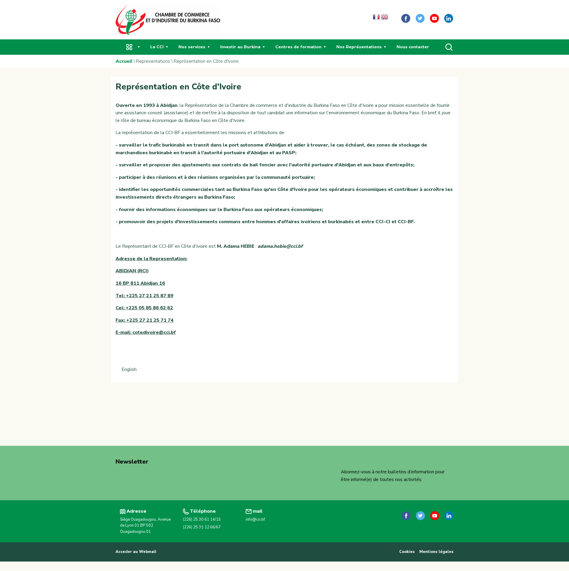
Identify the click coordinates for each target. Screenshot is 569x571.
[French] (376, 18)
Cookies (407, 551)
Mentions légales (436, 551)
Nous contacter (413, 47)
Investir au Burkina (240, 47)
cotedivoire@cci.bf (154, 332)
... (129, 47)
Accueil (124, 61)
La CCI (157, 47)
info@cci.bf (255, 519)
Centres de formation (298, 47)
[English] (384, 18)
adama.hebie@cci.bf (280, 246)
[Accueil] (168, 19)
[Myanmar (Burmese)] (393, 18)
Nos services (191, 47)
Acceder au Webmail (136, 551)
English (129, 369)
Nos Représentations (359, 47)
